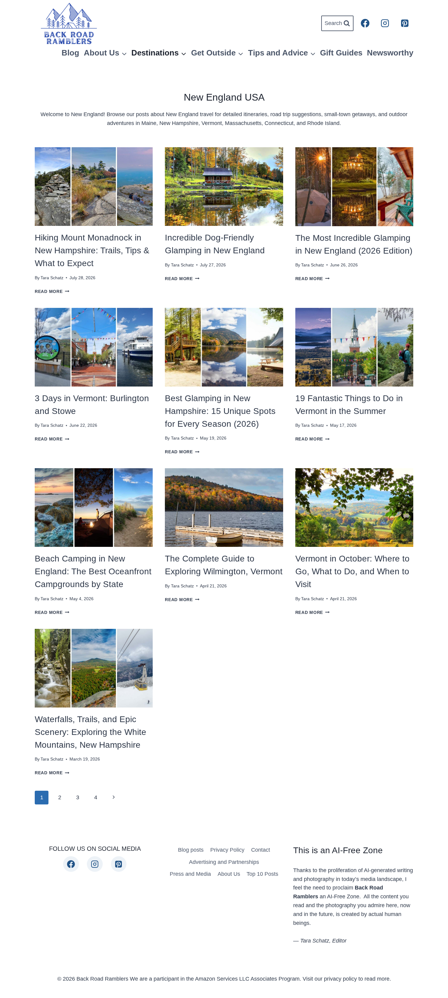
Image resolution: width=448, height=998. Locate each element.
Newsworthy (390, 52)
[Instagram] (385, 23)
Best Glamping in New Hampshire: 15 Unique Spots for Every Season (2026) (220, 411)
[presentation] (94, 186)
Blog (70, 52)
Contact (260, 850)
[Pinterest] (404, 23)
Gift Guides (341, 52)
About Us (229, 874)
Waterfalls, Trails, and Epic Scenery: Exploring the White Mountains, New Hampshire (90, 732)
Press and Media (190, 874)
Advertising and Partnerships (224, 862)
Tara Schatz (52, 277)
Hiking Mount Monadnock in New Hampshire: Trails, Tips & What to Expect (92, 250)
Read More (52, 291)
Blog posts (191, 850)
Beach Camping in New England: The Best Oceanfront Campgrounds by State (93, 571)
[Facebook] (365, 23)
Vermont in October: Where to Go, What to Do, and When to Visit (352, 571)
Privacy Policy (227, 850)
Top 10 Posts (262, 874)
